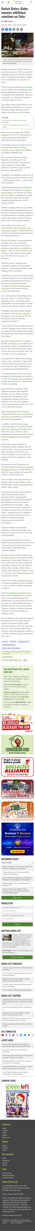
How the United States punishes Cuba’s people (15, 126)
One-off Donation (15, 684)
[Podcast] (6, 1035)
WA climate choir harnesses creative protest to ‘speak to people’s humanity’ (17, 1056)
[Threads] (29, 1035)
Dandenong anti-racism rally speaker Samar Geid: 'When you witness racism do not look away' (17, 1002)
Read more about (12, 1215)
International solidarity (8, 645)
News (4, 1128)
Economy (4, 642)
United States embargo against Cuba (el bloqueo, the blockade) (16, 652)
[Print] (14, 29)
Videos (4, 1150)
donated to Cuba (7, 558)
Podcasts (5, 1148)
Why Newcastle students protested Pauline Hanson (17, 1025)
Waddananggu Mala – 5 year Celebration (16, 883)
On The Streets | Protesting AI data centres (17, 990)
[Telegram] (21, 1035)
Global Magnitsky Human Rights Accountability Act (16, 150)
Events (4, 1165)
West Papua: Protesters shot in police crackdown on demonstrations (15, 1073)
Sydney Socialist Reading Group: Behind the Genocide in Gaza (17, 879)
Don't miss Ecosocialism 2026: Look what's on (17, 1008)
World (24, 25)
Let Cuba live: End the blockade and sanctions (14, 121)
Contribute (5, 1160)
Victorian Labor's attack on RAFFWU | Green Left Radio (17, 969)
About (4, 1158)
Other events (17, 898)
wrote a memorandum (22, 485)
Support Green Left (11, 930)
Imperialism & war (24, 642)
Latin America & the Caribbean (11, 648)
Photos (4, 1145)
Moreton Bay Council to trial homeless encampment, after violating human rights (16, 1045)
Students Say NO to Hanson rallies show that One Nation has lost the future (16, 1019)
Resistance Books (8, 1175)
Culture (4, 1135)
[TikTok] (13, 1035)
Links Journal (6, 1173)
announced (28, 87)
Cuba (25, 660)
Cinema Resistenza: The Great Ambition (15, 872)
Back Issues (6, 1137)
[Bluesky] (10, 29)
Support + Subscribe (18, 2)
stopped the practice (24, 580)
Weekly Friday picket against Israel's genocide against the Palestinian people (15, 890)
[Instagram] (17, 1035)
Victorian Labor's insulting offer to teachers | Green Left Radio (17, 985)
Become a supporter (11, 692)
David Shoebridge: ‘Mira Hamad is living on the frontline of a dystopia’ (16, 1062)
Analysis (5, 1131)
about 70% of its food (20, 411)
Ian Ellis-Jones (7, 21)
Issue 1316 (17, 25)
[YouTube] (2, 1035)
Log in (31, 2)
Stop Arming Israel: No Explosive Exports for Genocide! (17, 868)
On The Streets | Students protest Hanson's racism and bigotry (17, 974)
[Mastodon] (2, 29)
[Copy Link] (21, 29)
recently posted (15, 341)
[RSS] (33, 1035)
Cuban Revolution (7, 657)
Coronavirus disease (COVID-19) (11, 660)
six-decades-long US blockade (21, 379)
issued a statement (22, 313)
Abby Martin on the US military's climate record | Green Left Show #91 (16, 980)
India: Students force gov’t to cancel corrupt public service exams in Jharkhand (17, 1068)
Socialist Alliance (8, 1178)
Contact (4, 1163)
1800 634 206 (20, 702)
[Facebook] (6, 29)
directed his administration (19, 593)
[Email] (17, 29)
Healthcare (13, 642)
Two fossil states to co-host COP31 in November (15, 1051)
